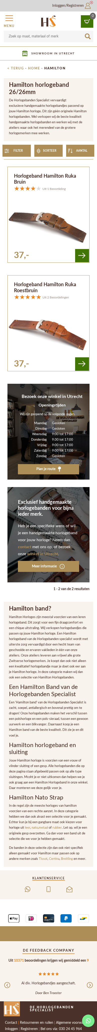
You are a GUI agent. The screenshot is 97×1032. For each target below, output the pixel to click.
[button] (9, 20)
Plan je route (46, 469)
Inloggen (11, 1029)
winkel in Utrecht (42, 554)
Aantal (81, 150)
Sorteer (49, 150)
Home (34, 68)
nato (35, 827)
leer (27, 827)
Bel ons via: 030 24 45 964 (61, 1029)
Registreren (29, 1029)
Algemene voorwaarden (74, 1023)
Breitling (67, 858)
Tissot (43, 858)
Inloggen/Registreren (68, 5)
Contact (11, 1023)
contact (24, 547)
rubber (57, 827)
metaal (44, 827)
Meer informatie (44, 566)
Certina (54, 858)
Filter (18, 150)
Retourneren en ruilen (36, 1023)
